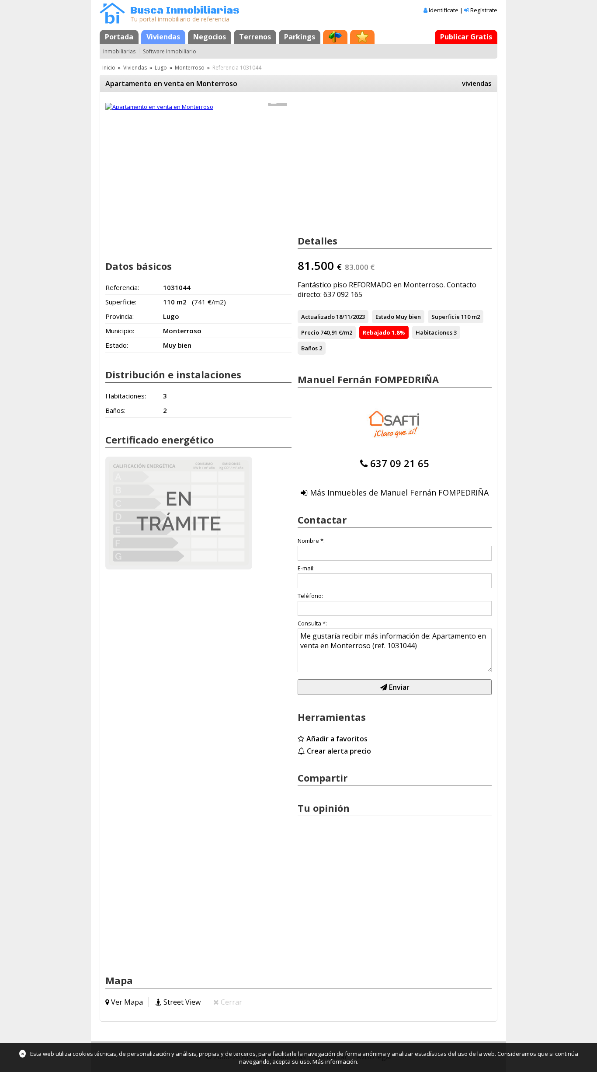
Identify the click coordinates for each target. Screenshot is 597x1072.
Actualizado (318, 317)
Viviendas (163, 37)
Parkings (299, 37)
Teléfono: (310, 596)
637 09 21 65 (399, 463)
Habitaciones (434, 332)
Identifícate (443, 10)
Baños (309, 348)
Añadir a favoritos (337, 739)
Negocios (209, 37)
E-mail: (306, 568)
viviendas (477, 83)
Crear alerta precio (339, 751)
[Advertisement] (198, 183)
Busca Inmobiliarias (184, 10)
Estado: (116, 345)
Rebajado (376, 332)
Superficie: (120, 301)
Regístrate (483, 10)
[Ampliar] (159, 107)
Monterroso (190, 67)
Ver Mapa (127, 1002)
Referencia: (122, 287)
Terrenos (255, 37)
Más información (334, 1061)
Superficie (445, 317)
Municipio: (119, 330)
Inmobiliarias (119, 51)
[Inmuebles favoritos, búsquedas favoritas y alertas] (362, 37)
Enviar (398, 687)
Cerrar (231, 1002)
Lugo (161, 67)
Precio (310, 332)
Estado (384, 317)
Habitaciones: (125, 395)
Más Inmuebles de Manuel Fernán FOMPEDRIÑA (399, 492)
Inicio (108, 67)
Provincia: (119, 316)
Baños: (115, 410)
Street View (182, 1002)
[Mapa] (335, 37)
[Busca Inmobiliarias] (112, 21)
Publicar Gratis (466, 37)
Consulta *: (312, 623)
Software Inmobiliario (169, 51)
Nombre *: (311, 541)
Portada (119, 37)
